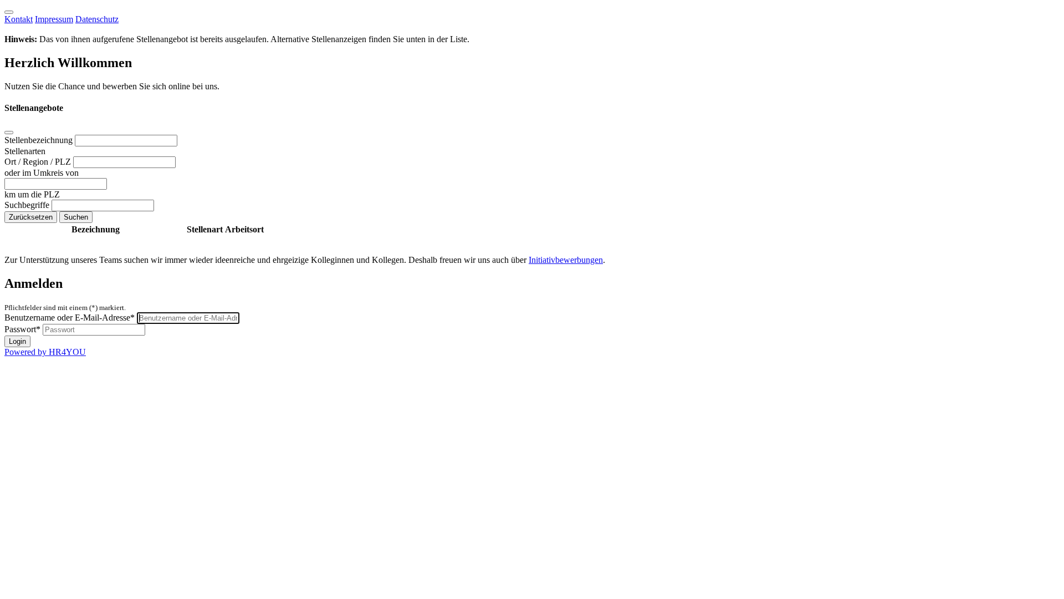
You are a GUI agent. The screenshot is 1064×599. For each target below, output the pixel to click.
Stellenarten (24, 151)
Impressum (54, 19)
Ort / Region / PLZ (38, 161)
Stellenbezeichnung (39, 140)
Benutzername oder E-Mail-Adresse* (69, 317)
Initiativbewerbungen (566, 260)
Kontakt (18, 19)
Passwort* (22, 329)
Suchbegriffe (28, 205)
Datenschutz (97, 19)
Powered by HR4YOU (45, 352)
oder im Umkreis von (41, 172)
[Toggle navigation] (8, 12)
